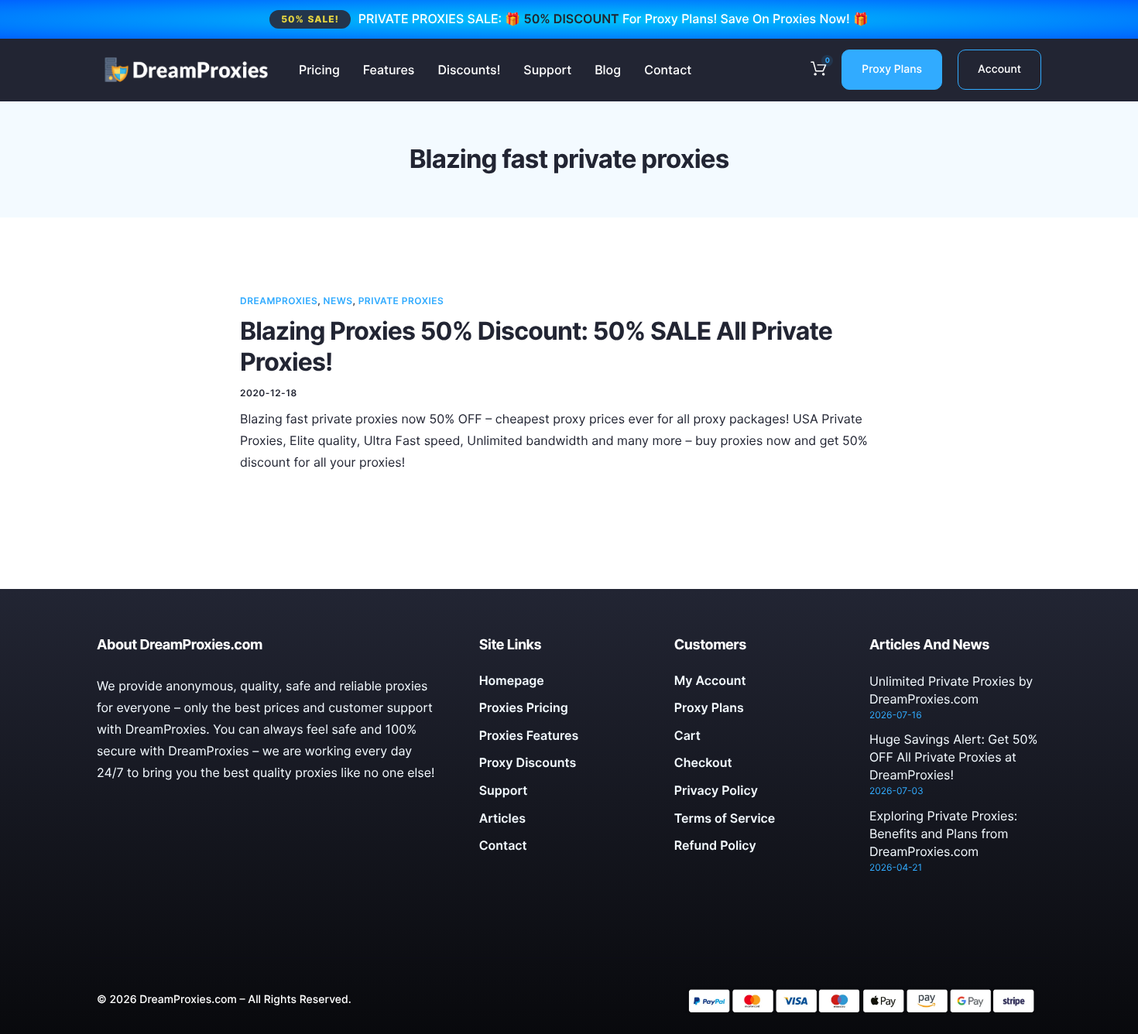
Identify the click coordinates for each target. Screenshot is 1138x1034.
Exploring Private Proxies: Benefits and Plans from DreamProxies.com (943, 833)
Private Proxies (401, 300)
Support (547, 69)
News (338, 300)
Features (389, 69)
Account (999, 69)
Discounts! (468, 69)
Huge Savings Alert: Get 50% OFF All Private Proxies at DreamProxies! (953, 756)
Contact (667, 69)
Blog (608, 69)
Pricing (319, 69)
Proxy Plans (892, 69)
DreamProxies (278, 300)
